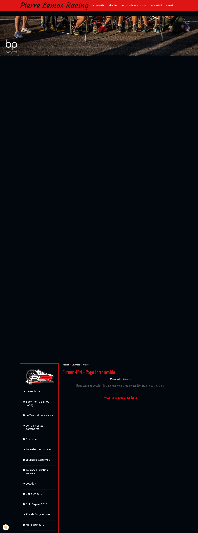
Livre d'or (113, 5)
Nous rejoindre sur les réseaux (134, 5)
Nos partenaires (98, 5)
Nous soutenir (156, 5)
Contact (169, 5)
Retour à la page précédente (120, 397)
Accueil (66, 365)
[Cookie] (6, 527)
